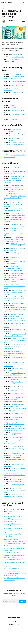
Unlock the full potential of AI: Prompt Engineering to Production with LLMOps (15, 309)
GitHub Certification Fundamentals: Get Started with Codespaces (13, 180)
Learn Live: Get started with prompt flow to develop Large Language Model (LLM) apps (14, 239)
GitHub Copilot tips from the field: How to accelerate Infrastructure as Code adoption (14, 399)
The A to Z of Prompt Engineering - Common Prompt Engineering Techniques (13, 191)
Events (3, 8)
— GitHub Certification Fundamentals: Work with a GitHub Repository (13, 353)
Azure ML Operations (10, 521)
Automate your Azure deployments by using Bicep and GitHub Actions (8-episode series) (14, 534)
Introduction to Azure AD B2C (12, 571)
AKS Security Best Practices (11, 552)
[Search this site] (23, 2)
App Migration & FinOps (17, 270)
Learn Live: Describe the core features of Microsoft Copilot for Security (14, 286)
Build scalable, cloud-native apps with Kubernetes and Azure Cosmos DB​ (15, 219)
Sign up (14, 621)
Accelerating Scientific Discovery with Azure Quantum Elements (14, 325)
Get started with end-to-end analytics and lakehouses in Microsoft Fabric (14, 346)
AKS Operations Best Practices (12, 559)
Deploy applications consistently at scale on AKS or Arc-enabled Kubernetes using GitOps (15, 564)
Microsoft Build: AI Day (18, 57)
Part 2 (15, 511)
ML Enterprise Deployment (14, 519)
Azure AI (13, 105)
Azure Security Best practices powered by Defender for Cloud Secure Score (14, 441)
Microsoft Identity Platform (11, 568)
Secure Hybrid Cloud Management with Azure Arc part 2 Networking (14, 204)
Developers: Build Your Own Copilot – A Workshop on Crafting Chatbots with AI (14, 364)
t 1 (12, 511)
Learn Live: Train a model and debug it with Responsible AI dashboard (15, 292)
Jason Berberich (10, 20)
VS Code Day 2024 (17, 446)
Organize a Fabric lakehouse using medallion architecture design (14, 475)
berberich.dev (6, 2)
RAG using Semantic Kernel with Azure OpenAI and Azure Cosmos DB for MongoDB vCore (14, 428)
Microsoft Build (16, 59)
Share (23, 21)
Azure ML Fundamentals (10, 514)
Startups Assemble (17, 437)
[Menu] (26, 2)
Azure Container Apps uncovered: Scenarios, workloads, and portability (14, 298)
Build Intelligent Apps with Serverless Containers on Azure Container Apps (15, 198)
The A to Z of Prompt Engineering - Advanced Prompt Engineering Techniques (13, 275)
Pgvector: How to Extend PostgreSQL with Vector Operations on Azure (15, 340)
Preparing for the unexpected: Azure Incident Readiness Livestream (14, 490)
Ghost (17, 624)
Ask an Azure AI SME (17, 386)
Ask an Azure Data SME (17, 176)
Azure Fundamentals (17, 85)
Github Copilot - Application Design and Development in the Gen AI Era (15, 459)
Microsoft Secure (17, 54)
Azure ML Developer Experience (13, 516)
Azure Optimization (16, 74)
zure (6, 519)
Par (10, 511)
